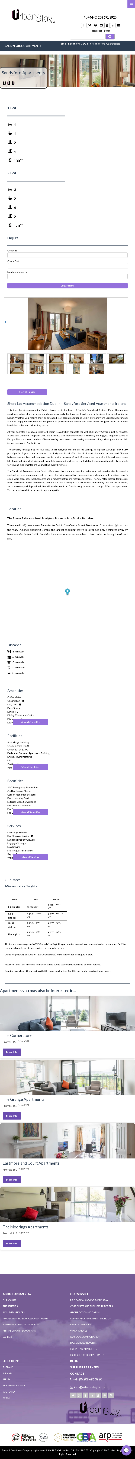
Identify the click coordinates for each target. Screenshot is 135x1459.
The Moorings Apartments (26, 1227)
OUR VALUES (9, 1300)
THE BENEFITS (10, 1306)
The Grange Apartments (23, 1099)
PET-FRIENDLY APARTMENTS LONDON (90, 1318)
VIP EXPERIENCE (78, 1330)
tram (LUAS (56, 431)
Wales (6, 1397)
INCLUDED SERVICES (14, 1312)
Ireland (7, 1373)
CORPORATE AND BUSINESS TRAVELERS (91, 1306)
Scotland (9, 1391)
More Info (12, 1051)
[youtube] (98, 1395)
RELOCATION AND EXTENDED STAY (89, 1300)
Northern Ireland (14, 1385)
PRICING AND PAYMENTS (83, 1348)
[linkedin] (92, 1395)
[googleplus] (79, 1395)
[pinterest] (104, 1395)
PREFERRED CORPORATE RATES (87, 1355)
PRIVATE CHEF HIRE (80, 1324)
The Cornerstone (17, 1035)
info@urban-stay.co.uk (89, 1387)
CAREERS (7, 1336)
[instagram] (111, 1395)
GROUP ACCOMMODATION (85, 1312)
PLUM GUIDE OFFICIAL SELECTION (21, 1324)
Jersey (6, 1379)
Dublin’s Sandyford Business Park (95, 410)
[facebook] (85, 1395)
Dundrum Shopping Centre (34, 435)
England (8, 1367)
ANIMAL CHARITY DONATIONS (19, 1330)
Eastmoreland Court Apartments (31, 1163)
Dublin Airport (34, 443)
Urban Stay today (39, 425)
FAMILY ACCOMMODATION (85, 1336)
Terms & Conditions (12, 1450)
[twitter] (73, 1395)
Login (107, 30)
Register (97, 30)
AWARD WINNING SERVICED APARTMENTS (26, 1318)
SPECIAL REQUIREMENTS (83, 1342)
